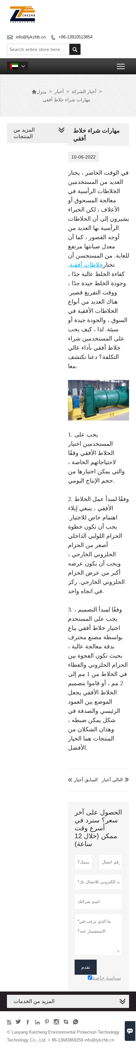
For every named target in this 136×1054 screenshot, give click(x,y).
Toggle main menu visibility (121, 66)
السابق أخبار (83, 779)
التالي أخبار (112, 779)
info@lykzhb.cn (31, 37)
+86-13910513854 (75, 37)
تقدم (85, 967)
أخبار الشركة (84, 91)
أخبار (59, 91)
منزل (39, 91)
